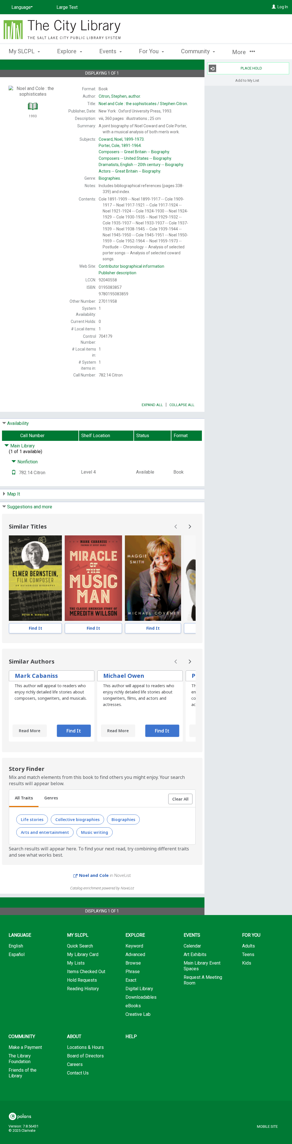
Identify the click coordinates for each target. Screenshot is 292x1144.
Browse (133, 963)
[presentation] (35, 578)
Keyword (134, 946)
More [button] (239, 52)
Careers (75, 1064)
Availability (18, 423)
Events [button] (108, 51)
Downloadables (141, 997)
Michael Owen (123, 676)
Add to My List (247, 80)
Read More (29, 730)
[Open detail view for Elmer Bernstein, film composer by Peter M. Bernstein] (35, 578)
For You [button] (149, 51)
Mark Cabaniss (36, 676)
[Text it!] (13, 472)
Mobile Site (267, 1126)
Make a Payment (25, 1047)
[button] (180, 799)
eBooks (133, 1005)
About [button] (74, 1036)
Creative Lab (138, 1014)
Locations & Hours (85, 1047)
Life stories (32, 819)
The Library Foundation (20, 1058)
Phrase (132, 971)
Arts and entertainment (45, 832)
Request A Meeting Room (203, 980)
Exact (130, 980)
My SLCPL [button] (22, 51)
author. (120, 96)
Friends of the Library (22, 1072)
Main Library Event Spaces (202, 965)
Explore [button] (67, 51)
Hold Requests (82, 980)
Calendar (192, 946)
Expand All (152, 405)
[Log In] (274, 7)
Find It (35, 628)
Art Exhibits (195, 954)
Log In (282, 7)
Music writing (94, 832)
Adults (248, 946)
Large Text (67, 7)
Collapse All (181, 405)
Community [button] (196, 51)
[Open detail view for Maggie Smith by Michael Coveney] (153, 578)
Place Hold (251, 68)
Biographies (123, 819)
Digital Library (139, 988)
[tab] (23, 798)
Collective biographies (77, 819)
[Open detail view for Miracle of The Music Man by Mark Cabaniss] (93, 578)
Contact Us (78, 1073)
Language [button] (20, 935)
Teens (248, 954)
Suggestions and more (29, 506)
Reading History (83, 988)
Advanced (135, 954)
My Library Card (82, 954)
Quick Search (80, 946)
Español (17, 954)
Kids (246, 963)
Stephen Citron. (143, 103)
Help (131, 1036)
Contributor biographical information (131, 266)
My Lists (76, 963)
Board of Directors (85, 1056)
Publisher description (117, 273)
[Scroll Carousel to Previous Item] (176, 527)
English (16, 946)
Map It (13, 494)
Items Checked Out (86, 971)
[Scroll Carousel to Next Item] (190, 527)
